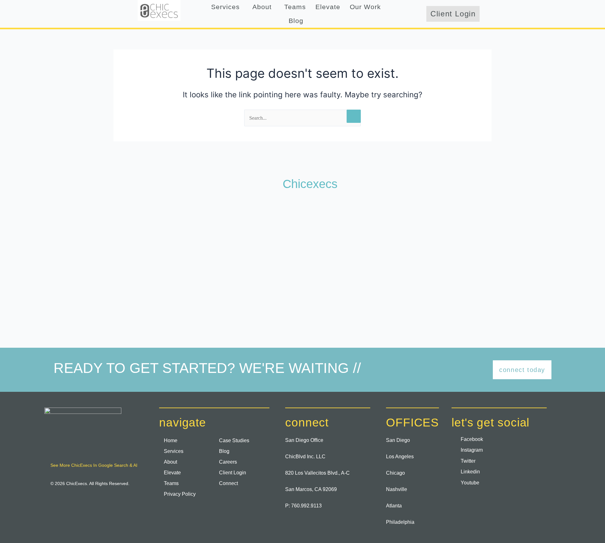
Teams (295, 6)
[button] (227, 7)
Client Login (232, 472)
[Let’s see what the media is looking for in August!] (302, 229)
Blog (296, 20)
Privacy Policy (180, 494)
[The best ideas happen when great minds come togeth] (404, 229)
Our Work (365, 6)
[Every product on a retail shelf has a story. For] (507, 229)
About (262, 6)
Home (170, 440)
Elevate (327, 6)
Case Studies (234, 440)
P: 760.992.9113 (303, 505)
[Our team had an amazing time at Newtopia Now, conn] (98, 229)
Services (225, 6)
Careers (228, 462)
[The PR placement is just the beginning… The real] (200, 229)
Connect (228, 483)
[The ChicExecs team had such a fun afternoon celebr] (98, 289)
